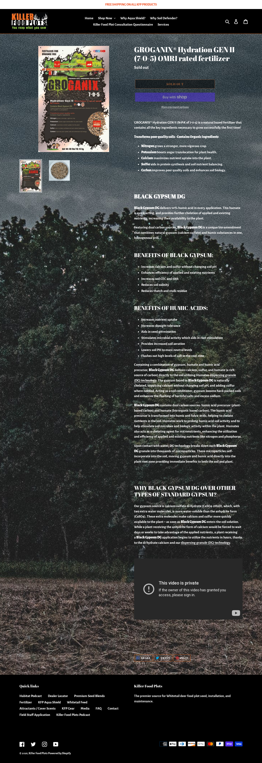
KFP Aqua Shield (49, 702)
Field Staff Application (34, 714)
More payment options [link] (175, 107)
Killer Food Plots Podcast (73, 714)
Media (85, 708)
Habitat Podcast (30, 696)
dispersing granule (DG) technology (205, 542)
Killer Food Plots (38, 753)
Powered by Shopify (59, 753)
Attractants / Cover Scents (37, 708)
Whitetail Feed (77, 702)
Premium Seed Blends (89, 696)
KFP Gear (68, 708)
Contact (113, 708)
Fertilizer (25, 702)
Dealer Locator (58, 696)
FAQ (99, 708)
